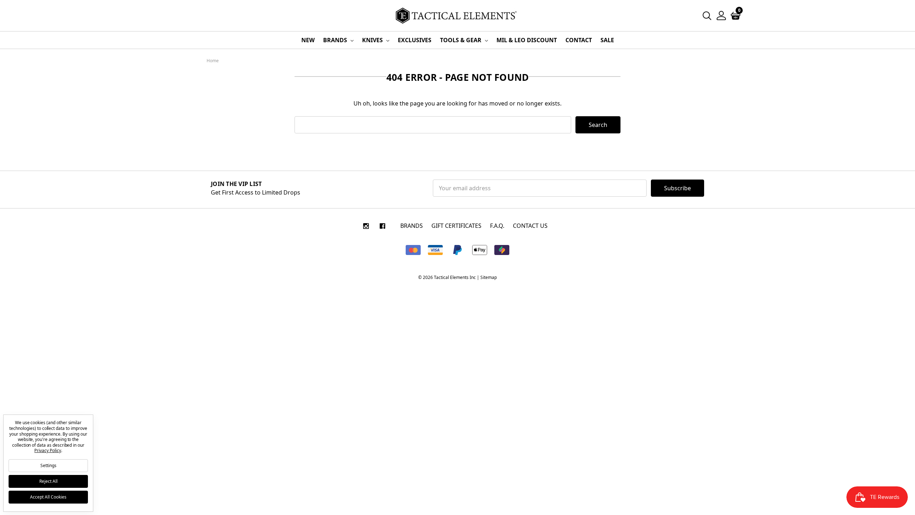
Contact (578, 40)
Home (213, 61)
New (308, 40)
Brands (335, 40)
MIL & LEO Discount (526, 40)
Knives (373, 40)
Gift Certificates (456, 226)
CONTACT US (530, 226)
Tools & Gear (461, 40)
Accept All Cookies (48, 497)
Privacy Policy (47, 450)
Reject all (48, 481)
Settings (48, 465)
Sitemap (488, 277)
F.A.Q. (497, 226)
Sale (607, 40)
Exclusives (414, 40)
